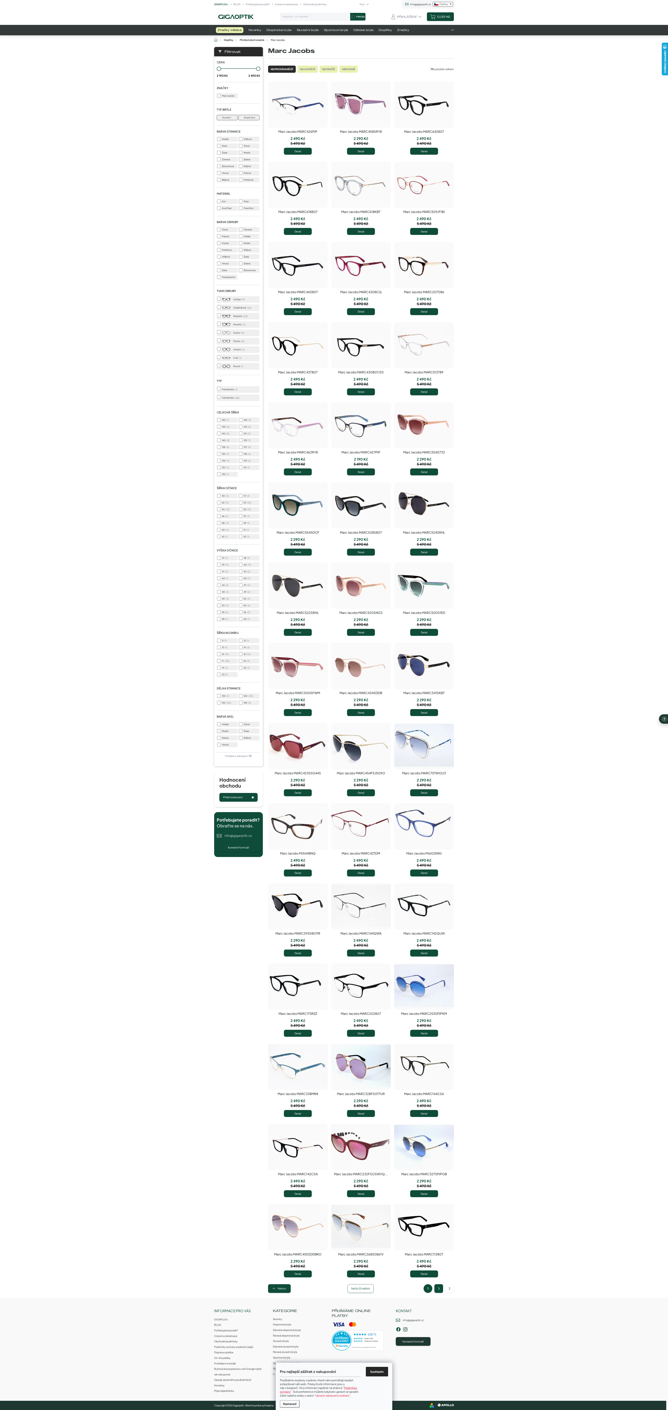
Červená (226, 159)
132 (225, 467)
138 (225, 447)
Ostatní (238, 349)
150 (225, 419)
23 (224, 674)
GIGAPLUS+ (221, 4)
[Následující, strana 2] (438, 1288)
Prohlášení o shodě (225, 1363)
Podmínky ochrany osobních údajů (233, 1346)
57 (246, 516)
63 (246, 536)
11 (224, 640)
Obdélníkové (241, 307)
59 (246, 522)
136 (225, 453)
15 (225, 654)
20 (246, 667)
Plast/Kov (248, 208)
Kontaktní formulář (238, 847)
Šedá (224, 152)
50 (225, 495)
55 (247, 509)
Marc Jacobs (228, 95)
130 (225, 474)
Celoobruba (230, 397)
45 (247, 578)
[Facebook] (398, 1328)
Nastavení (289, 1404)
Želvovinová (228, 166)
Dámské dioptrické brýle (287, 1330)
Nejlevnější (307, 69)
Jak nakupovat (222, 1374)
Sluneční (226, 117)
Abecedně (348, 69)
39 (225, 564)
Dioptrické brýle (282, 1324)
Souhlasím (377, 1371)
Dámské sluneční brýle (286, 1346)
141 (247, 433)
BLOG (237, 4)
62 (224, 536)
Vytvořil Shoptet (418, 1405)
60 (225, 529)
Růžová (247, 166)
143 (247, 426)
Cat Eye (238, 299)
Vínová (225, 173)
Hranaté (239, 324)
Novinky (277, 1319)
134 (225, 460)
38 (246, 557)
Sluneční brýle (281, 1340)
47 (247, 585)
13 (224, 647)
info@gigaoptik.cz (238, 836)
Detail (298, 151)
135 (247, 453)
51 (246, 495)
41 (224, 571)
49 (246, 591)
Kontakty (219, 1385)
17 (225, 660)
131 (246, 467)
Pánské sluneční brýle (285, 1351)
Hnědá (225, 139)
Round (237, 366)
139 (247, 440)
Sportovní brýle (281, 1357)
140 (225, 440)
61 (246, 529)
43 (246, 571)
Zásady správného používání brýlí (232, 1379)
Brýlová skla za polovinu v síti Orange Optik (238, 1368)
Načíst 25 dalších (360, 1288)
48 (225, 591)
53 (247, 502)
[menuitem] (229, 30)
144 (225, 426)
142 (225, 433)
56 (225, 516)
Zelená (247, 159)
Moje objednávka (224, 1390)
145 (247, 419)
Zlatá (224, 146)
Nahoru (282, 1288)
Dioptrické (249, 117)
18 (246, 660)
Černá (247, 146)
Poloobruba (229, 389)
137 (247, 447)
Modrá (247, 152)
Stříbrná (248, 139)
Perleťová (248, 180)
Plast (246, 201)
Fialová (247, 173)
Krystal (225, 243)
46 (225, 585)
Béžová (225, 180)
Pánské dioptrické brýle (286, 1335)
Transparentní (228, 277)
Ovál (237, 358)
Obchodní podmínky (315, 4)
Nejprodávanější (282, 69)
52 (225, 502)
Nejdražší (328, 69)
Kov (224, 201)
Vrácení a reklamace (286, 4)
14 (246, 647)
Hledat (360, 16)
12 (246, 640)
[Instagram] (405, 1328)
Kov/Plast (227, 208)
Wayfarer (240, 316)
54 (225, 509)
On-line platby (222, 1357)
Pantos (238, 341)
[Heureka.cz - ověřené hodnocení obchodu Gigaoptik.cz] (358, 1340)
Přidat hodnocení (232, 797)
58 (225, 522)
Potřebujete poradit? (258, 4)
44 (224, 578)
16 (247, 654)
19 (224, 667)
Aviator (238, 332)
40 (247, 564)
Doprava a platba (223, 1352)
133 (247, 460)
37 (224, 557)
